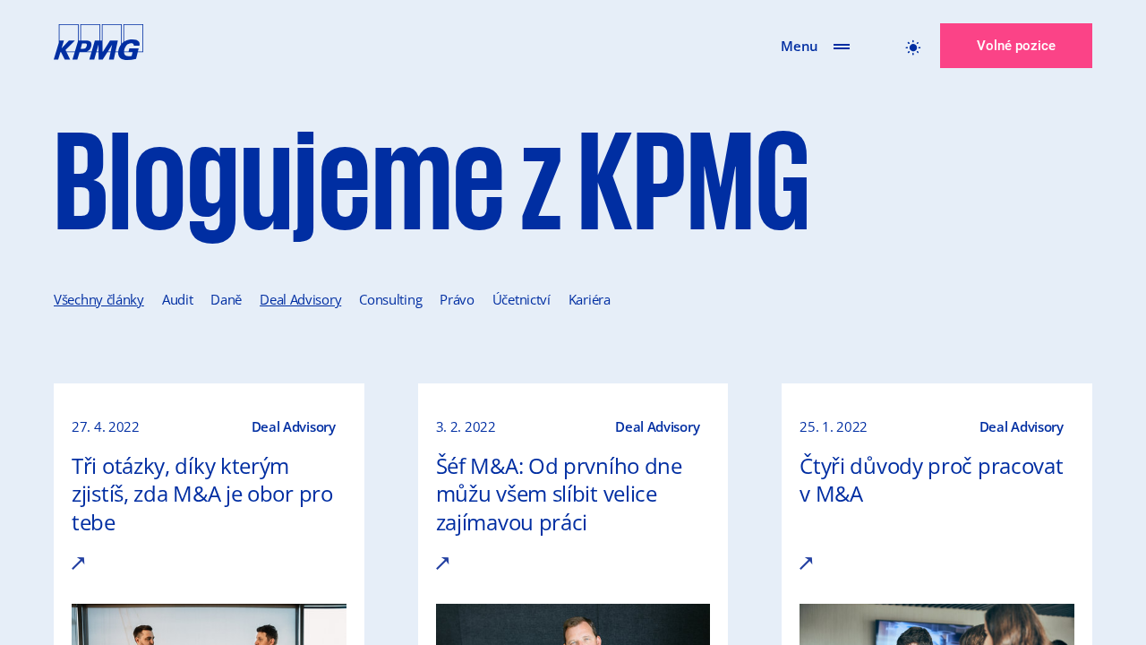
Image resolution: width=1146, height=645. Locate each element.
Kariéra (590, 299)
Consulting (390, 299)
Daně (226, 299)
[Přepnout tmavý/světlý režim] (913, 46)
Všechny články (99, 299)
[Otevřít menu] (842, 46)
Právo (457, 299)
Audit (177, 299)
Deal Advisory (300, 299)
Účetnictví (521, 299)
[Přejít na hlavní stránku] (98, 45)
